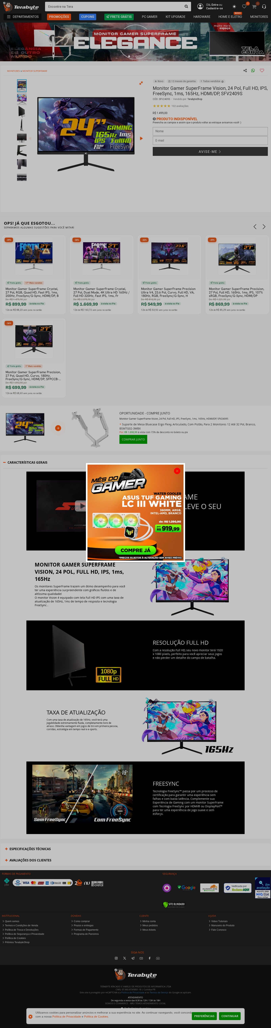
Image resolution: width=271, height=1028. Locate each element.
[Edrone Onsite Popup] (135, 514)
